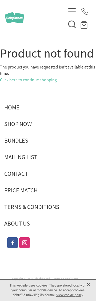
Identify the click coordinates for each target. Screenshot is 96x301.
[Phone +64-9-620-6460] (84, 11)
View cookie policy (69, 295)
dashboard (42, 279)
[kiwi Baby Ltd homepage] (35, 17)
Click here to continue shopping (28, 80)
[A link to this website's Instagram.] (24, 242)
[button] (72, 24)
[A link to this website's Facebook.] (12, 242)
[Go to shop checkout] (84, 24)
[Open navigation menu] (72, 11)
